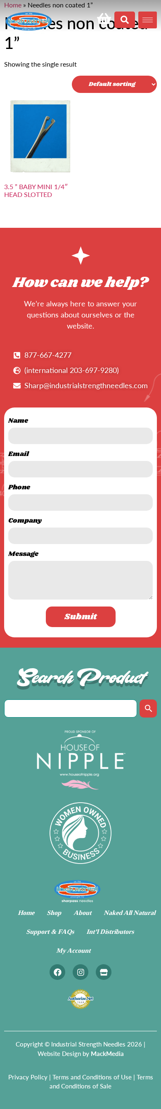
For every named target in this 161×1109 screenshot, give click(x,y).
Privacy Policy (27, 1077)
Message (23, 555)
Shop (54, 912)
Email (18, 455)
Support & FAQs (51, 931)
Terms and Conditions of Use (92, 1077)
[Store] (103, 972)
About (83, 912)
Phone (19, 488)
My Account (74, 950)
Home (26, 912)
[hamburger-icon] (147, 20)
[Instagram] (80, 972)
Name (18, 422)
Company (25, 522)
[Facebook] (57, 972)
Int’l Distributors (110, 931)
